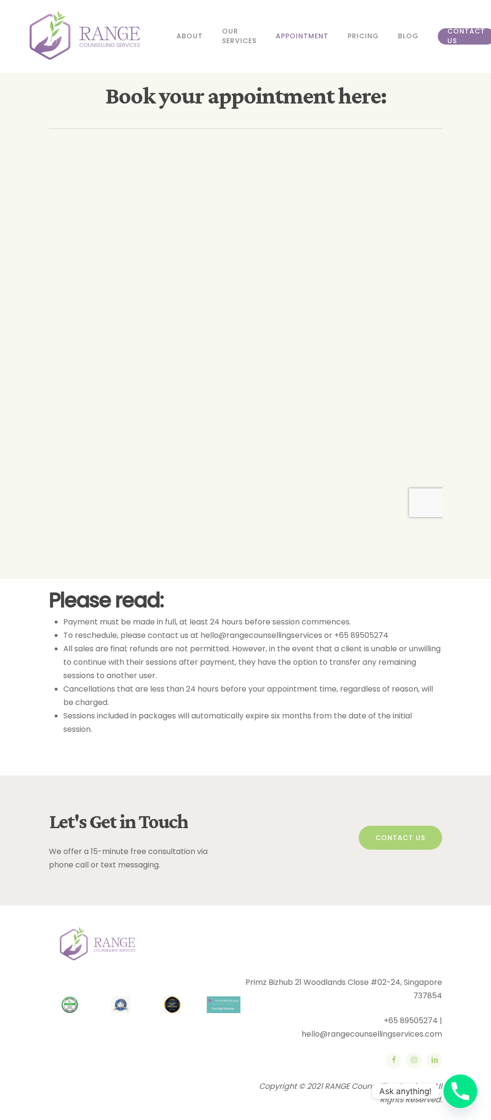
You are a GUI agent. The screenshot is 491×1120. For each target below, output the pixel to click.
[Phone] (460, 1091)
